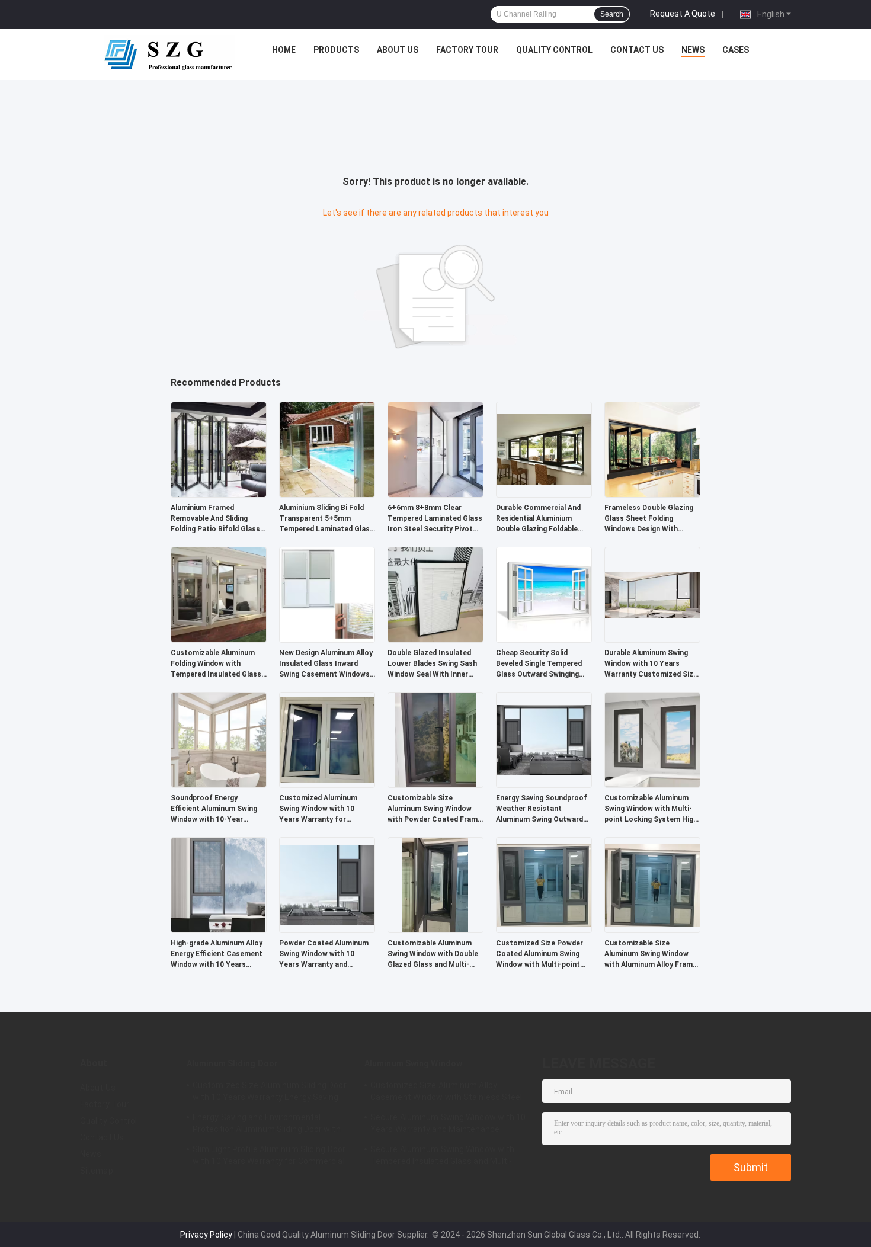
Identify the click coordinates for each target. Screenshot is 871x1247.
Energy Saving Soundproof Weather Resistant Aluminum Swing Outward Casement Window (541, 809)
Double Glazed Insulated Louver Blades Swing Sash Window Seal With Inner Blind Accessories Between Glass (434, 664)
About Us (397, 50)
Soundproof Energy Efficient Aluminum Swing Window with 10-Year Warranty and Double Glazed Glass (214, 809)
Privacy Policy (206, 1234)
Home (284, 50)
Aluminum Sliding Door (232, 1063)
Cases (735, 50)
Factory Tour (467, 50)
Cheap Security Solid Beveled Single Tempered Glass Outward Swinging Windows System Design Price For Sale (539, 664)
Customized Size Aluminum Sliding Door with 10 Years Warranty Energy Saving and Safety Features (270, 1093)
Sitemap (96, 1170)
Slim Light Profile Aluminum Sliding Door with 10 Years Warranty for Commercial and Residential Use (269, 1157)
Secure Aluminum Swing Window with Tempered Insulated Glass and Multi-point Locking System (442, 1157)
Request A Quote (682, 13)
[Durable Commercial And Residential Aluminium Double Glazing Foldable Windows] (544, 449)
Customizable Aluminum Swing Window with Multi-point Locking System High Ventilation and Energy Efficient (650, 809)
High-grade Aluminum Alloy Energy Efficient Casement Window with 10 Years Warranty (216, 954)
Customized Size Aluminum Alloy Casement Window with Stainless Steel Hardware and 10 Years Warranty (446, 1093)
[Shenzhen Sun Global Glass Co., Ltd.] (169, 52)
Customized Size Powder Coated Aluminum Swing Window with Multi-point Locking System (539, 954)
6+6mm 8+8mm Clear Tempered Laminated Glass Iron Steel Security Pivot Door (435, 519)
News (693, 50)
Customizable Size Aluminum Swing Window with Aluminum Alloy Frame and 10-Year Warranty (650, 954)
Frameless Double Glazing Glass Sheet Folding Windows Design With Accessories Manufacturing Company (648, 519)
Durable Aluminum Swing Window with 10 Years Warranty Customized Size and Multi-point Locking (650, 664)
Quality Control (554, 50)
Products (336, 50)
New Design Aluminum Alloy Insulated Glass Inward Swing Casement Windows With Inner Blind (326, 664)
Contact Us (637, 50)
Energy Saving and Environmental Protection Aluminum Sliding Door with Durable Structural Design (267, 1125)
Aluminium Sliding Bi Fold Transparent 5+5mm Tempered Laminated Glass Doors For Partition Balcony (326, 519)
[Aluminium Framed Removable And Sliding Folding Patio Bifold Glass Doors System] (218, 449)
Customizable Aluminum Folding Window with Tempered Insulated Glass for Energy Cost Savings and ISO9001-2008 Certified (218, 664)
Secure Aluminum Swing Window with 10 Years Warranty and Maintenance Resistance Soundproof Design (448, 1125)
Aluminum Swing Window (413, 1063)
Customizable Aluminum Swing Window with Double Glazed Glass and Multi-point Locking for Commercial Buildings (433, 954)
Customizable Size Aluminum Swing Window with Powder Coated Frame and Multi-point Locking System (435, 809)
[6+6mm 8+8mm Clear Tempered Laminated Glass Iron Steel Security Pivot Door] (435, 449)
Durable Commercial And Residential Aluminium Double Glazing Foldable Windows (538, 519)
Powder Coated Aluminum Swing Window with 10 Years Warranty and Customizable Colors (324, 954)
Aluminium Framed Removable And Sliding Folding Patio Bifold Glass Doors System (215, 519)
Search (611, 14)
